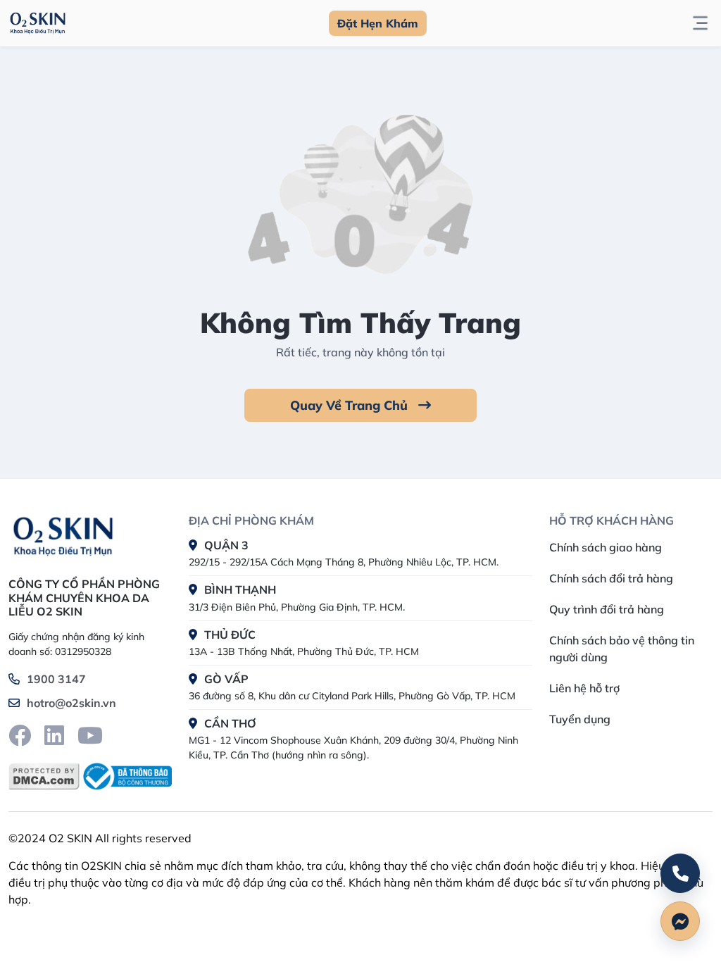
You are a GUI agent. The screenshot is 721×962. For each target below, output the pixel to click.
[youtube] (90, 735)
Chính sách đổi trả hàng (611, 578)
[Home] (63, 534)
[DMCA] (44, 776)
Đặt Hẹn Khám (377, 23)
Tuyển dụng (579, 719)
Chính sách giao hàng (605, 547)
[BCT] (126, 776)
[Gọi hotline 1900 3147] (680, 873)
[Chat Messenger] (680, 921)
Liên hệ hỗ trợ (584, 688)
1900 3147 (56, 679)
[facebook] (19, 735)
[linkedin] (54, 735)
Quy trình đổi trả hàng (606, 609)
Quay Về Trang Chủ (350, 405)
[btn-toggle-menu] (700, 23)
